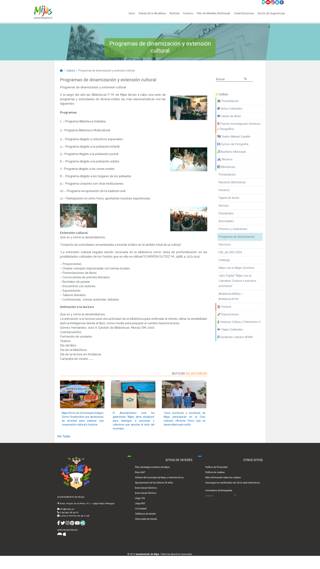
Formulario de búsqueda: (219, 490)
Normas (224, 205)
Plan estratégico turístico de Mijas (152, 467)
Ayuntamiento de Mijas (147, 554)
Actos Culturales (231, 108)
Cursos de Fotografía (234, 144)
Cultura (70, 70)
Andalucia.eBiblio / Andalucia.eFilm (231, 296)
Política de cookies (215, 472)
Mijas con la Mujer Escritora (236, 268)
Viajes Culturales (232, 329)
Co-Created (140, 508)
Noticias (175, 13)
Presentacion (227, 174)
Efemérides (226, 213)
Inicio (132, 13)
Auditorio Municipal (233, 151)
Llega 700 (140, 498)
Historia (225, 306)
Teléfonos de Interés (145, 514)
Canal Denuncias (244, 13)
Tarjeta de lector (229, 198)
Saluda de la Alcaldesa (152, 13)
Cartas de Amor (230, 116)
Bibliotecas (227, 167)
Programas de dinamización (237, 236)
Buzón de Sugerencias (271, 13)
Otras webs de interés (146, 519)
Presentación (230, 101)
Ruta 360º (140, 472)
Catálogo (224, 260)
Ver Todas (63, 436)
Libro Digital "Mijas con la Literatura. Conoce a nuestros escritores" (237, 281)
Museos (226, 159)
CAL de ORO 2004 (230, 252)
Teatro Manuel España (235, 136)
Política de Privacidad (216, 467)
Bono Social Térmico (145, 493)
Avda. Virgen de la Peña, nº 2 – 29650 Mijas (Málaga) (87, 503)
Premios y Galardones (233, 229)
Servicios (225, 244)
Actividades (226, 221)
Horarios (224, 190)
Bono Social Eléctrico (146, 488)
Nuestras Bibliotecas (232, 182)
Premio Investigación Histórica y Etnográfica (238, 126)
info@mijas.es (67, 509)
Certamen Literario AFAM (236, 337)
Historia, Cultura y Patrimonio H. (240, 322)
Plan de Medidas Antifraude (213, 13)
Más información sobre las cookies (223, 477)
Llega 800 (140, 503)
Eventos (188, 13)
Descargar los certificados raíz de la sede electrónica (232, 482)
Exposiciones (230, 314)
